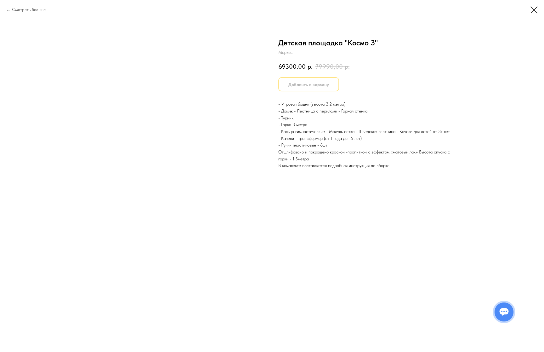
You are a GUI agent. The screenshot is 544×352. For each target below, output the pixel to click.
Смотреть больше (29, 9)
